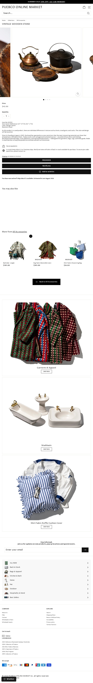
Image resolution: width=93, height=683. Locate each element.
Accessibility (50, 620)
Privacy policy (50, 622)
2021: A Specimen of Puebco (10, 649)
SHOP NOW (46, 371)
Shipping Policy (50, 615)
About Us (4, 612)
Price (4, 103)
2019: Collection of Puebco (10, 654)
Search (48, 612)
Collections (11, 20)
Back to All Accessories (48, 282)
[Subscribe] (85, 549)
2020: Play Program (7, 651)
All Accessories (21, 20)
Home (3, 20)
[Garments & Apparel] (46, 333)
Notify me (46, 166)
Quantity (5, 112)
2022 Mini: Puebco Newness (10, 647)
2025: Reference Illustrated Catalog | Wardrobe (16, 642)
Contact (4, 617)
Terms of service (51, 624)
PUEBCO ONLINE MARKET (22, 7)
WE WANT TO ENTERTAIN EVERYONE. (46, 2)
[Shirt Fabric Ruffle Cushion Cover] (46, 489)
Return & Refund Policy (53, 617)
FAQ (3, 615)
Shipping (4, 156)
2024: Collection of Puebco (10, 644)
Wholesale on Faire (7, 620)
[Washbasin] (46, 411)
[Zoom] (78, 93)
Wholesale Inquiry (7, 622)
